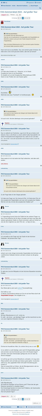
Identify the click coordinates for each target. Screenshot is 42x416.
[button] (18, 18)
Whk (2, 303)
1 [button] (20, 18)
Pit (6, 111)
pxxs (2, 372)
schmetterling (4, 168)
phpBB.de (27, 412)
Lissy (2, 226)
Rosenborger (7, 21)
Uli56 (7, 33)
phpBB (15, 410)
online (19, 288)
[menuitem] (5, 2)
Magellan (7, 123)
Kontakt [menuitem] (21, 407)
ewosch (3, 59)
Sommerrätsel (14, 144)
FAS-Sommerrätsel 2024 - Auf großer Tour (18, 12)
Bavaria (7, 206)
